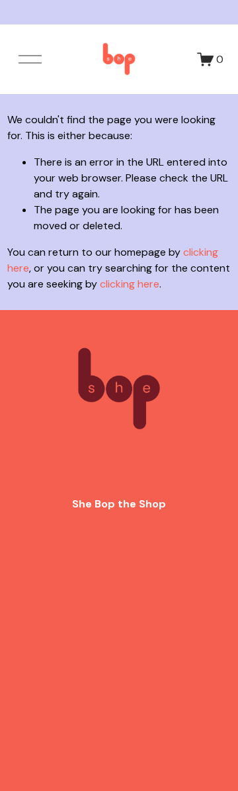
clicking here (129, 284)
